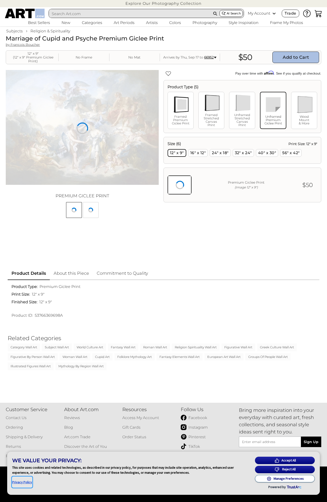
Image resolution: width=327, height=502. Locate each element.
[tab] (181, 110)
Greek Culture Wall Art (277, 347)
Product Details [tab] (28, 273)
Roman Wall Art (155, 347)
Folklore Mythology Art (134, 357)
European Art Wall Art (224, 357)
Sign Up (311, 442)
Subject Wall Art (57, 347)
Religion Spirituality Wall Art (196, 347)
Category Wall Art (24, 347)
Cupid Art (102, 357)
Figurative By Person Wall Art (33, 357)
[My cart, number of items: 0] (318, 13)
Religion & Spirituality (50, 31)
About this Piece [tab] (71, 273)
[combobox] (130, 13)
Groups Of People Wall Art (268, 357)
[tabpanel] (242, 169)
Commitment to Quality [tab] (122, 273)
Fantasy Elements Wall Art (179, 357)
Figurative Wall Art (238, 347)
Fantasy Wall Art (123, 347)
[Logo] (25, 13)
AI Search (234, 13)
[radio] (177, 153)
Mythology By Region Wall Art (81, 366)
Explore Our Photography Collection (163, 3)
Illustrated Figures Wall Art (31, 366)
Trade (290, 13)
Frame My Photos (286, 22)
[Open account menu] (274, 13)
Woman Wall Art (74, 357)
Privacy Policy (22, 482)
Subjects (14, 31)
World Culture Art (90, 347)
